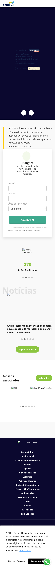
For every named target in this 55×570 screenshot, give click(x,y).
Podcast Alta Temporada (27, 489)
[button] (23, 113)
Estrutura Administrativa (27, 460)
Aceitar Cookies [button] (38, 561)
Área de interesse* (17, 204)
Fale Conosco (27, 513)
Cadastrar (27, 219)
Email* (11, 193)
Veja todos (44, 378)
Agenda (27, 468)
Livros (27, 501)
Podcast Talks (27, 493)
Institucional (27, 456)
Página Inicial (27, 452)
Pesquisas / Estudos (27, 497)
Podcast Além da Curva (27, 485)
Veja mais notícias (27, 349)
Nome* (11, 183)
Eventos (27, 464)
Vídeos (27, 505)
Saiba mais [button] (25, 550)
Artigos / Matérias (27, 481)
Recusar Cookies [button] (16, 561)
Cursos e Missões (27, 472)
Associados (27, 509)
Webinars (27, 476)
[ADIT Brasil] (8, 3)
